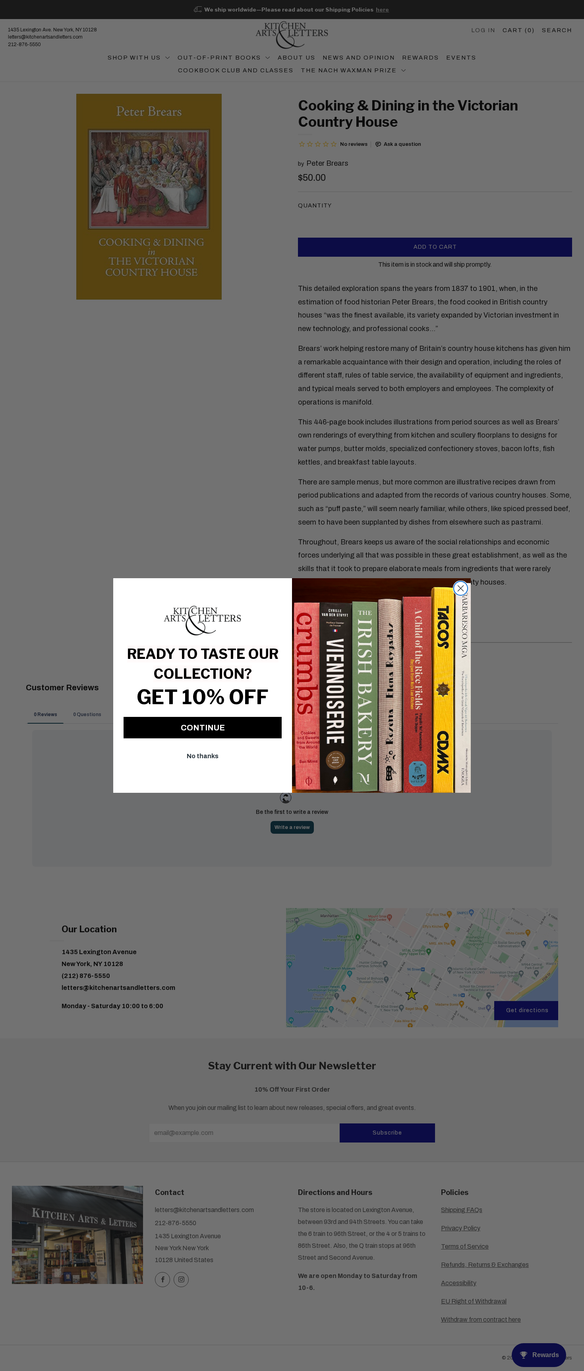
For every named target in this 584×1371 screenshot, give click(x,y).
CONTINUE (203, 727)
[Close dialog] (461, 588)
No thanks (203, 756)
